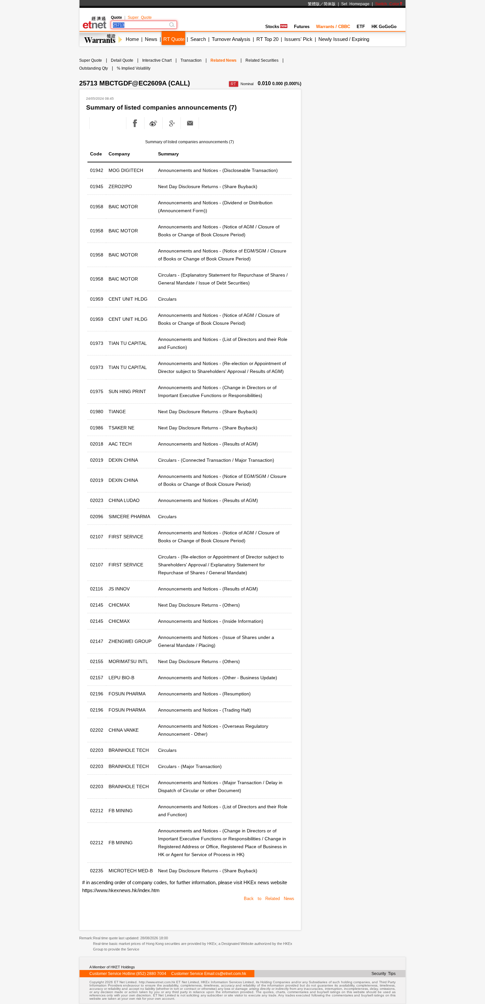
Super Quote (140, 17)
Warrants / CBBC (333, 26)
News (151, 39)
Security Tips (384, 973)
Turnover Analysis (231, 39)
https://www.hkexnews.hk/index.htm (121, 890)
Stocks (272, 26)
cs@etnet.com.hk (230, 973)
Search (198, 39)
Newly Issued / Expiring (343, 39)
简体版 (330, 4)
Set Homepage (355, 4)
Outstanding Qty (93, 68)
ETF (361, 26)
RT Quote (173, 39)
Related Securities (261, 60)
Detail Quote (122, 60)
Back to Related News (269, 898)
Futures (301, 26)
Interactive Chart (157, 60)
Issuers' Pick (298, 39)
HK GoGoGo (384, 26)
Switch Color (387, 4)
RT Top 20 (267, 39)
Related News (223, 60)
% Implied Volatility (133, 68)
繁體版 (314, 4)
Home (132, 39)
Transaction (191, 60)
